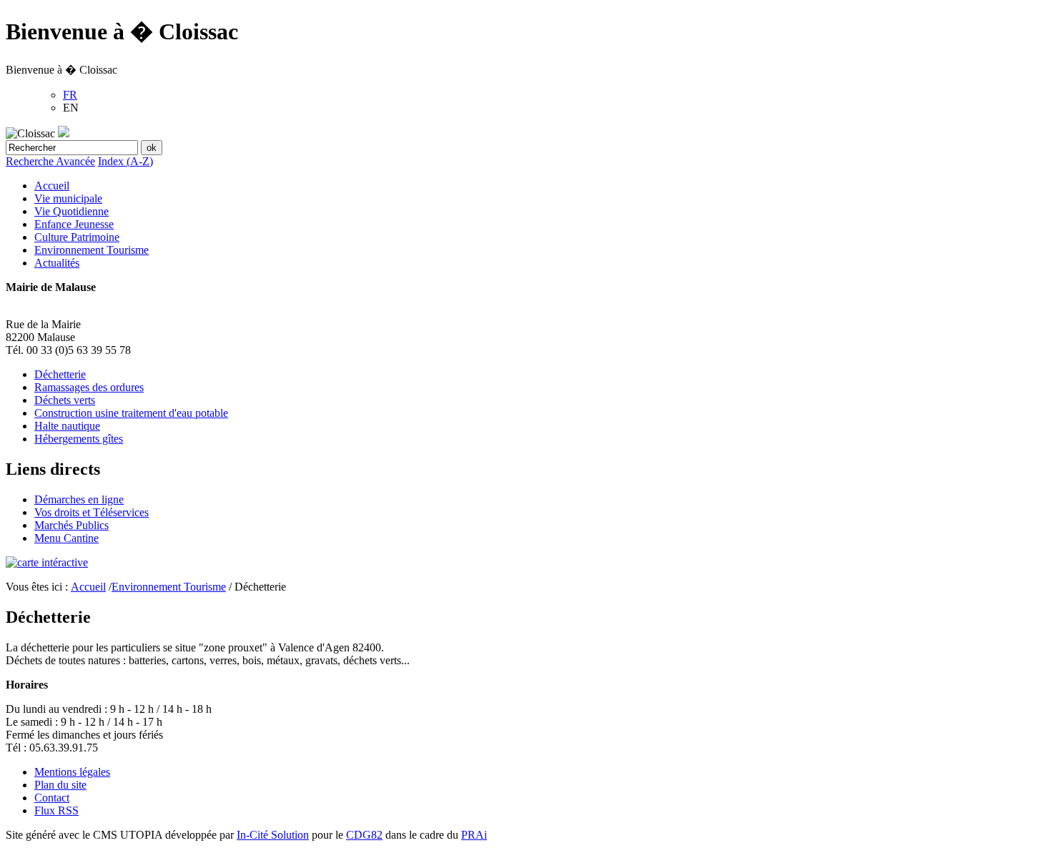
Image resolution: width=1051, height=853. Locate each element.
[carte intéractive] (47, 562)
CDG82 (364, 835)
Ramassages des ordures (89, 387)
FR (70, 95)
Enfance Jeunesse (74, 224)
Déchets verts (64, 400)
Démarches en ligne (79, 499)
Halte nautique (67, 426)
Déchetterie (60, 374)
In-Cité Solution (273, 835)
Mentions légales (72, 772)
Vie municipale (68, 198)
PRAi (474, 835)
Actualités (56, 263)
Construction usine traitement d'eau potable (131, 413)
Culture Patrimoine (76, 237)
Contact (51, 798)
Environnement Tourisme (91, 250)
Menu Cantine (66, 538)
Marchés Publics (71, 525)
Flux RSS (56, 810)
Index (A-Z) (125, 161)
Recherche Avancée (50, 161)
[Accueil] (63, 133)
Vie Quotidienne (71, 211)
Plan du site (60, 785)
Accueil (51, 185)
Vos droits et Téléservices (91, 512)
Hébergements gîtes (78, 439)
